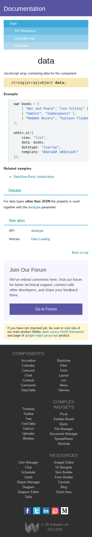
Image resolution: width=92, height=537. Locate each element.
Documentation (24, 8)
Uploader (28, 433)
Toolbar (28, 414)
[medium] (64, 511)
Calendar (28, 365)
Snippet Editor (64, 462)
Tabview (63, 390)
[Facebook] (27, 511)
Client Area (63, 492)
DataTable (28, 390)
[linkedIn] (46, 511)
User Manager (28, 462)
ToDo (28, 497)
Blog (64, 487)
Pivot (63, 414)
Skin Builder (63, 472)
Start (13, 23)
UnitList (28, 428)
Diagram (28, 487)
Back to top (80, 252)
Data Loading (40, 239)
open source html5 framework (63, 332)
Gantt (28, 477)
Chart (28, 375)
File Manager (63, 429)
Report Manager (28, 482)
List (63, 380)
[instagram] (55, 511)
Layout (63, 375)
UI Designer (63, 467)
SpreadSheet (63, 439)
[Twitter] (36, 511)
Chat (28, 467)
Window (28, 438)
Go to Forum (46, 309)
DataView (63, 360)
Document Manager (64, 434)
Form (63, 370)
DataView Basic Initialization (33, 177)
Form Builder (64, 477)
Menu (64, 385)
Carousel (28, 370)
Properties (22, 46)
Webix (32, 527)
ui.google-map (25, 38)
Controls (28, 380)
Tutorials (64, 482)
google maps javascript (41, 335)
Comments (28, 385)
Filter (63, 365)
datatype (34, 207)
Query (63, 424)
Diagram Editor (28, 492)
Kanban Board (64, 419)
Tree (28, 419)
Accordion (28, 360)
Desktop (64, 444)
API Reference (25, 31)
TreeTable (28, 424)
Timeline (28, 409)
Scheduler (28, 472)
